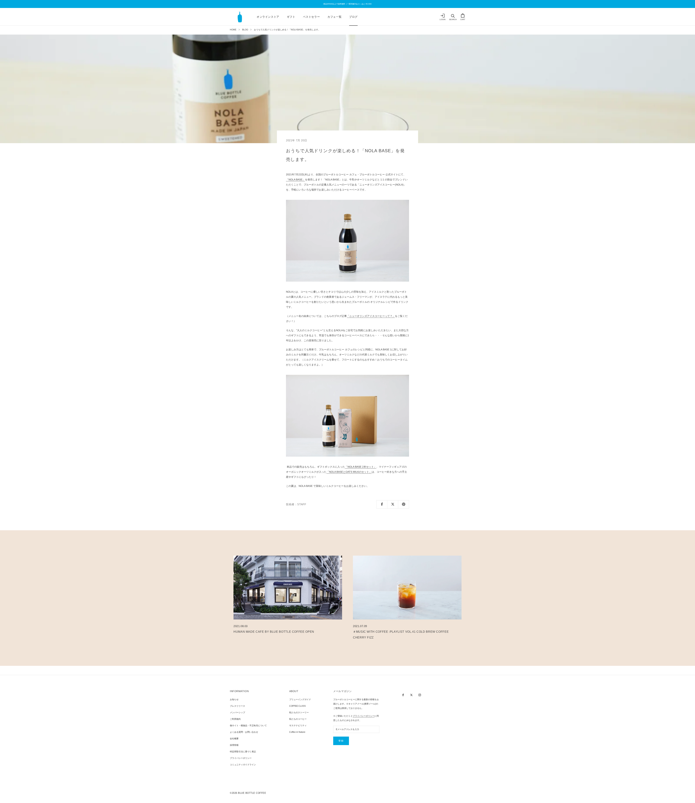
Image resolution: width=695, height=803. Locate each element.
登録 (341, 740)
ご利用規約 (235, 719)
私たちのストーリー (299, 712)
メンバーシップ (237, 712)
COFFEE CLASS (297, 706)
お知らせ (234, 699)
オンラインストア (268, 16)
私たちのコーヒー (298, 719)
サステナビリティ (298, 725)
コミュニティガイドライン (243, 764)
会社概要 (234, 738)
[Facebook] (403, 694)
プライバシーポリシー (241, 758)
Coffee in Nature (297, 732)
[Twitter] (411, 694)
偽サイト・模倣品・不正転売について (248, 725)
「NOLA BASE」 (295, 179)
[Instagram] (419, 694)
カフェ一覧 (334, 16)
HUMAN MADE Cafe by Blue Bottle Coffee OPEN (273, 631)
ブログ (353, 16)
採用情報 (234, 745)
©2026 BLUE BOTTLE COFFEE (248, 793)
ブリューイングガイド (300, 699)
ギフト (291, 16)
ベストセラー (311, 16)
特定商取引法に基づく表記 (243, 751)
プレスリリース (237, 706)
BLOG (245, 29)
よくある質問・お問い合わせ (244, 732)
